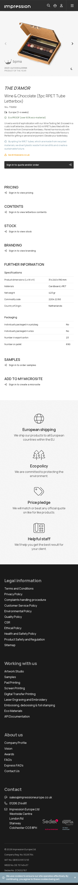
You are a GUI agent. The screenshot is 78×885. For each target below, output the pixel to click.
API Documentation (17, 716)
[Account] (61, 5)
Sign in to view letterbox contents (28, 212)
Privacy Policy (13, 594)
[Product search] (48, 5)
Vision (8, 749)
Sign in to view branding (22, 250)
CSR (7, 622)
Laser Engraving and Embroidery (25, 700)
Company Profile (15, 743)
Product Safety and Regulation (24, 639)
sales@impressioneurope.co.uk (30, 797)
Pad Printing (12, 683)
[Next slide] (72, 43)
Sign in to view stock (20, 231)
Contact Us (12, 771)
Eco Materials (13, 711)
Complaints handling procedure (25, 600)
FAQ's (8, 760)
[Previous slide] (5, 43)
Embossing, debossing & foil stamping (29, 705)
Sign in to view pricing (21, 192)
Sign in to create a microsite (24, 384)
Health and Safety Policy (20, 634)
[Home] (17, 6)
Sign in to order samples (22, 365)
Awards (9, 754)
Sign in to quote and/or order (23, 164)
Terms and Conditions (19, 588)
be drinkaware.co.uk (19, 154)
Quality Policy (13, 617)
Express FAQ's (13, 765)
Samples (10, 677)
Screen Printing (14, 688)
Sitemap (9, 645)
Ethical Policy (12, 628)
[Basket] (55, 5)
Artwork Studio (14, 671)
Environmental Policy (18, 611)
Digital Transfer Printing (20, 694)
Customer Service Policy (20, 606)
